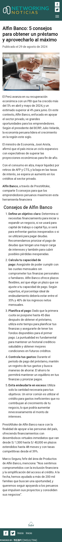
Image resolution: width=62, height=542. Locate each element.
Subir (31, 525)
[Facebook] (5, 533)
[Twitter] (12, 533)
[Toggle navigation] (57, 16)
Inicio (20, 533)
